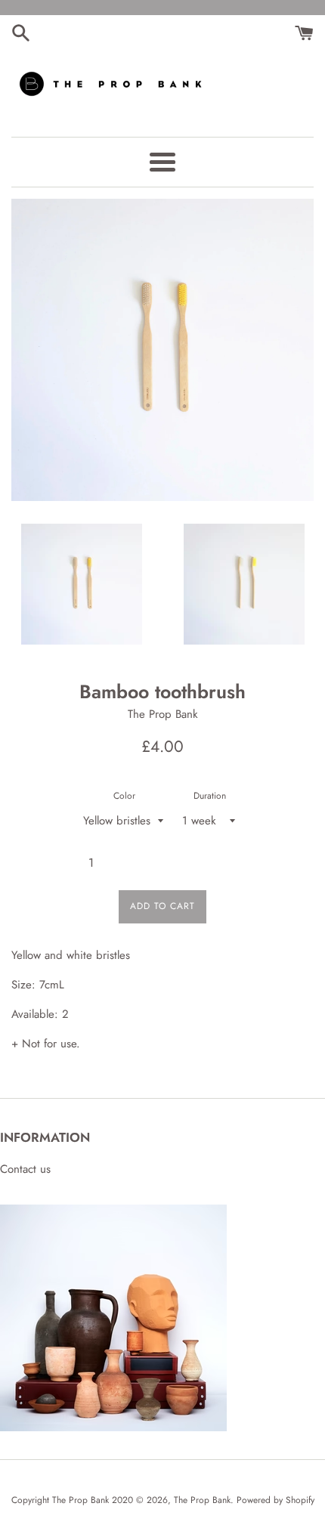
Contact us (25, 1169)
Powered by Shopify (275, 1500)
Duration (209, 796)
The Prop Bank (202, 1500)
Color (124, 796)
